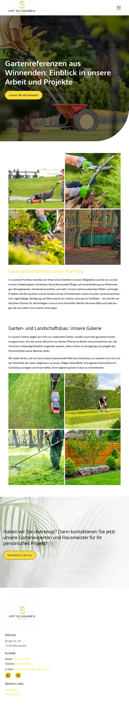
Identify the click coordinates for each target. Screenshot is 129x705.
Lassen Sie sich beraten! (23, 95)
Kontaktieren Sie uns (19, 555)
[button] (121, 7)
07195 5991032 (24, 663)
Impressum (11, 689)
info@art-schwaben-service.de (31, 669)
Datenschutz (12, 694)
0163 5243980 (21, 658)
